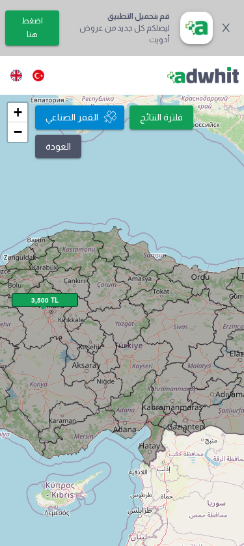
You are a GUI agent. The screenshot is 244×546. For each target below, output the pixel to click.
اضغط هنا (32, 27)
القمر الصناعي (72, 117)
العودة (58, 146)
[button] (17, 112)
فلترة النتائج (161, 117)
